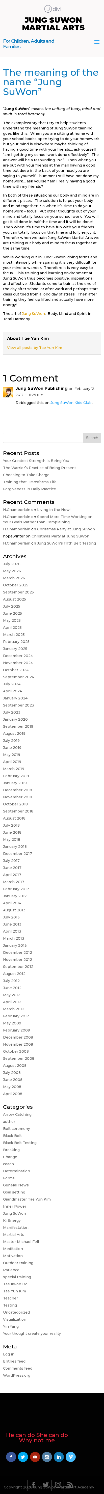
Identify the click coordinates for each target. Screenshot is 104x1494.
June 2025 (12, 613)
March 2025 (14, 634)
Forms (9, 1178)
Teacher (10, 1298)
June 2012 (12, 988)
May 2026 (12, 571)
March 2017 (13, 882)
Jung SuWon (33, 313)
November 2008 (18, 1044)
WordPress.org (16, 1375)
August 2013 (14, 910)
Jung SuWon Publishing (42, 388)
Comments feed (17, 1368)
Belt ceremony (16, 1128)
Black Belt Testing (20, 1142)
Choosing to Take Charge (26, 475)
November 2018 (17, 797)
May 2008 (12, 1086)
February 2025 (16, 641)
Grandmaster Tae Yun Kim (27, 1199)
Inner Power (14, 1206)
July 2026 (11, 564)
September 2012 (18, 966)
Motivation (13, 1256)
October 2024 (16, 670)
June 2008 (12, 1079)
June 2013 (12, 924)
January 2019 (15, 783)
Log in (8, 1354)
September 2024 (18, 677)
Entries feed (14, 1361)
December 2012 (17, 952)
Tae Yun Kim (14, 1291)
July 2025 (11, 606)
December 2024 (18, 656)
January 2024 (15, 698)
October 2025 (15, 585)
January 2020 (15, 719)
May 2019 (11, 754)
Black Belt (12, 1135)
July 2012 (11, 981)
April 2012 (12, 1002)
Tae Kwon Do (15, 1284)
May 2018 (11, 839)
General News (16, 1185)
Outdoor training (18, 1263)
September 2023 (18, 705)
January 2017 (15, 896)
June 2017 (12, 867)
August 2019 (14, 733)
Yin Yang (11, 1326)
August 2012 (14, 973)
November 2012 (17, 959)
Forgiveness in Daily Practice (29, 489)
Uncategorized (16, 1312)
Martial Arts (13, 1234)
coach (8, 1164)
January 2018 (15, 846)
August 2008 (15, 1065)
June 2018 (12, 832)
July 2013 (11, 917)
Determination (16, 1171)
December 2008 (18, 1037)
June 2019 (12, 747)
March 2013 (13, 938)
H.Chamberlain (16, 509)
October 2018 (15, 804)
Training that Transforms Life (30, 482)
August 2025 (14, 599)
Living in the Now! (53, 509)
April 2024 (12, 691)
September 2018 (18, 811)
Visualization (14, 1319)
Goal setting (14, 1192)
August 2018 (14, 818)
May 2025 (12, 620)
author (9, 1121)
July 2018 (11, 825)
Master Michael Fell (21, 1241)
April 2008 (12, 1094)
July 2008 (12, 1072)
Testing (10, 1305)
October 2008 (16, 1051)
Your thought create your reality (32, 1333)
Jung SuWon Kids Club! (71, 402)
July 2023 (11, 712)
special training (17, 1277)
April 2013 (12, 931)
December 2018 (17, 790)
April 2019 (12, 761)
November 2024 (18, 663)
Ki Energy (12, 1220)
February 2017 (16, 889)
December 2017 (17, 853)
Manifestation (16, 1227)
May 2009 (12, 1023)
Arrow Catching (17, 1114)
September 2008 (18, 1058)
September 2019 (18, 726)
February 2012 (16, 1016)
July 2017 (11, 860)
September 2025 (18, 592)
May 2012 (11, 995)
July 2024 (11, 684)
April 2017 (12, 875)
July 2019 (11, 740)
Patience (11, 1270)
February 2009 (16, 1030)
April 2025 (12, 627)
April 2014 (12, 903)
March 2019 (13, 769)
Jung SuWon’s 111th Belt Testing (66, 543)
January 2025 (15, 648)
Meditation (13, 1248)
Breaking (11, 1150)
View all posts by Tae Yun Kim (34, 347)
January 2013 (15, 945)
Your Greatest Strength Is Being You (36, 460)
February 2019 (16, 776)
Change (10, 1157)
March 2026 (14, 578)
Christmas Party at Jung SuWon (66, 529)
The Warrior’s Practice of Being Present (39, 468)
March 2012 (13, 1009)
